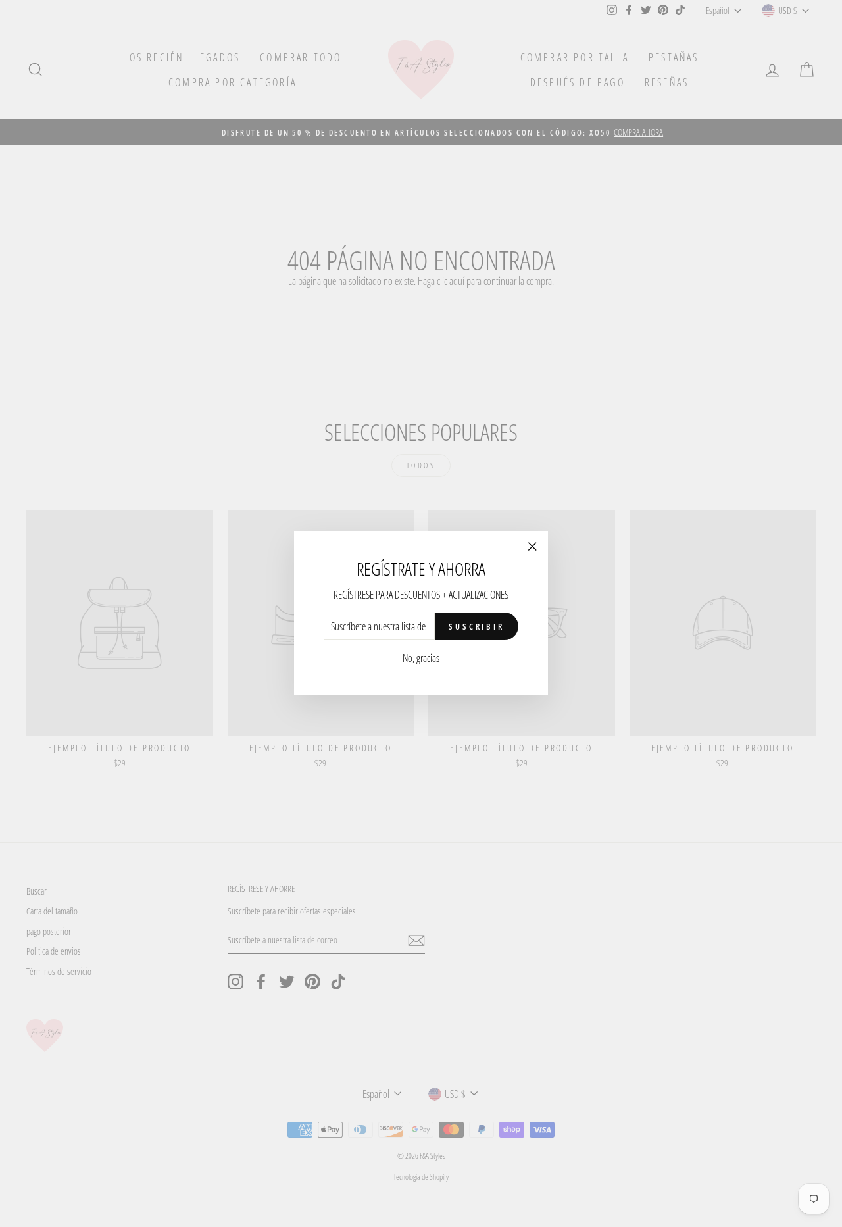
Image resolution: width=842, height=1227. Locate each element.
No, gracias (421, 658)
